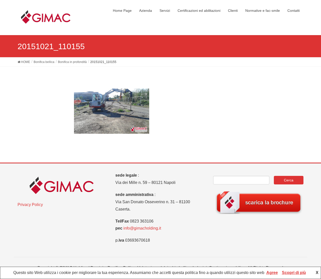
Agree (272, 272)
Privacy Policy (30, 204)
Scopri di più (294, 272)
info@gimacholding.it (142, 228)
